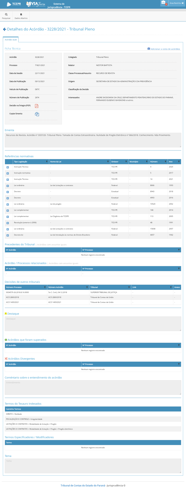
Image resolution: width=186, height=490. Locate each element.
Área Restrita (175, 3)
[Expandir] (8, 167)
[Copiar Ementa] (37, 115)
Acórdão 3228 (11, 39)
